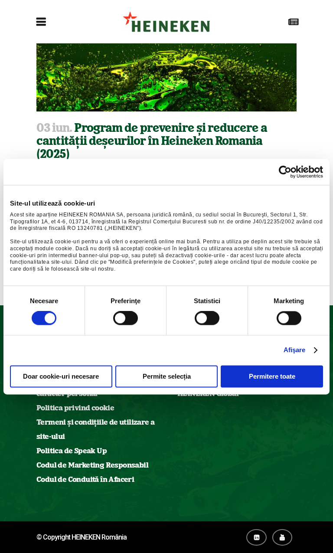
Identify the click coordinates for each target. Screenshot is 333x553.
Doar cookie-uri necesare (61, 376)
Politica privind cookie (75, 407)
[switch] (125, 318)
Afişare (295, 350)
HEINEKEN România (99, 537)
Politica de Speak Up (71, 450)
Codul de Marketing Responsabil (92, 465)
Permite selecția (167, 376)
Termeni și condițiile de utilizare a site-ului (95, 429)
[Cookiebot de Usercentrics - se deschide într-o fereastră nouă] (285, 171)
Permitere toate (272, 376)
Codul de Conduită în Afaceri (85, 479)
